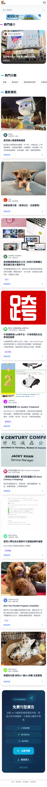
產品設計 (15, 82)
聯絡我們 (18, 782)
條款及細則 (23, 767)
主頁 (12, 782)
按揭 (4, 82)
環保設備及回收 (30, 82)
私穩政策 (33, 782)
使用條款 (26, 782)
